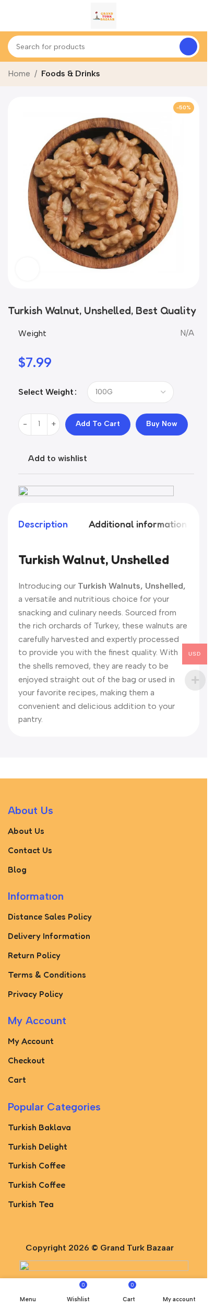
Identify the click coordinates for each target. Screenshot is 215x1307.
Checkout (26, 1060)
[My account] (195, 15)
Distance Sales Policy (50, 916)
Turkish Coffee (36, 1165)
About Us (26, 831)
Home (19, 73)
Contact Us (30, 850)
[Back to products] (180, 74)
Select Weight (46, 392)
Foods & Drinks (70, 73)
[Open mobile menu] (12, 15)
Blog (17, 869)
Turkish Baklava (39, 1127)
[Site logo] (103, 15)
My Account (31, 1041)
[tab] (43, 524)
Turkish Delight (37, 1146)
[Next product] (193, 74)
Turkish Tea (31, 1204)
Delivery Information (49, 936)
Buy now (161, 423)
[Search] (188, 46)
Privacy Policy (35, 994)
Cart (17, 1079)
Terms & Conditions (47, 974)
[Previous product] (168, 74)
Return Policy (34, 955)
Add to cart (98, 423)
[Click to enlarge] (27, 269)
